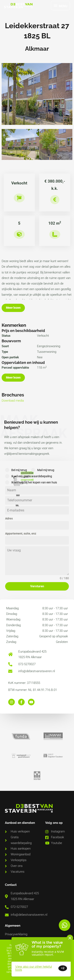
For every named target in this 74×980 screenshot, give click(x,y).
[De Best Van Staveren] (18, 5)
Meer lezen (13, 307)
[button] (64, 925)
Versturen (37, 586)
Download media (13, 400)
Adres (9, 518)
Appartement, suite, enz (20, 533)
